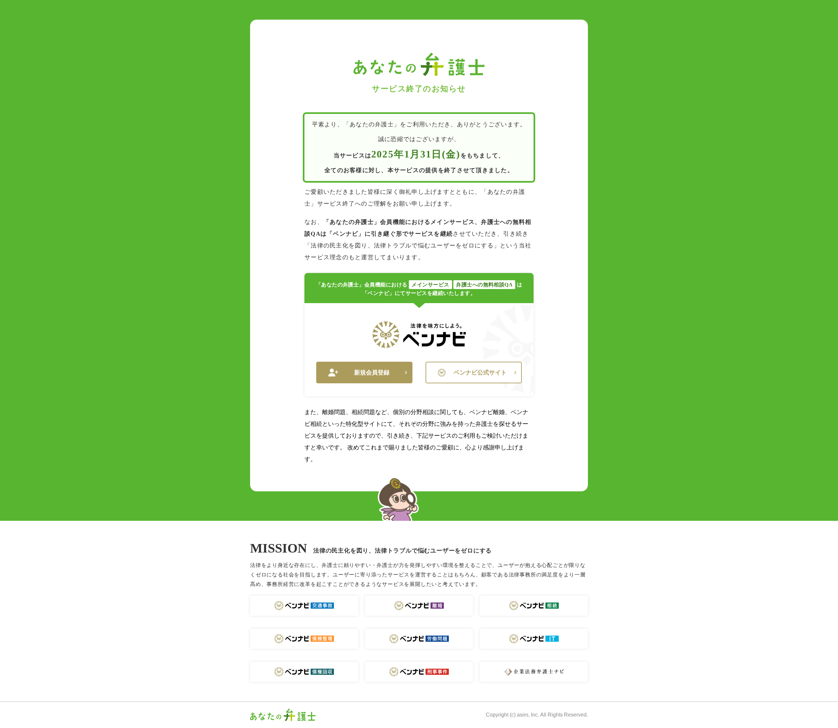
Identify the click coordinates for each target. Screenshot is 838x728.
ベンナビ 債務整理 (304, 639)
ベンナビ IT (534, 639)
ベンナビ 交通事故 (304, 606)
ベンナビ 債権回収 (304, 672)
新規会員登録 (372, 372)
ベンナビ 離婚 (419, 606)
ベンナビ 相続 (534, 606)
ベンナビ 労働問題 (419, 639)
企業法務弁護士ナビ (534, 672)
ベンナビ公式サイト (480, 372)
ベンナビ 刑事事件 (419, 672)
